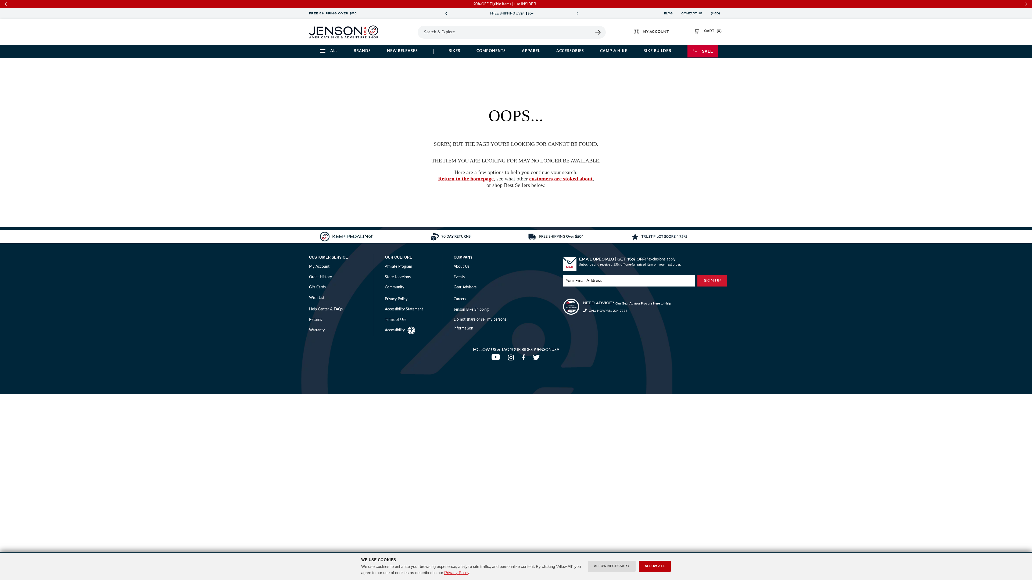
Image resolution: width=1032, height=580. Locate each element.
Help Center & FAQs (326, 309)
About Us (461, 267)
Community (394, 287)
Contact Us (691, 13)
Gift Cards (317, 287)
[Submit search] (598, 32)
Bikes (454, 51)
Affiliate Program (398, 267)
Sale (707, 51)
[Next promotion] (577, 14)
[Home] (343, 32)
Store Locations (398, 277)
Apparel (531, 51)
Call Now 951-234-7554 (607, 310)
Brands (362, 51)
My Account (319, 267)
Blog (668, 13)
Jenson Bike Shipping (471, 309)
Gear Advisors (465, 287)
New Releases (402, 51)
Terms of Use (395, 320)
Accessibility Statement (404, 309)
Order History (320, 277)
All (334, 51)
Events (459, 277)
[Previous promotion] (446, 14)
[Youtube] (497, 359)
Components (491, 51)
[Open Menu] (402, 32)
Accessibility (395, 330)
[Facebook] (525, 359)
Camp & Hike (613, 51)
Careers (460, 299)
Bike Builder (657, 51)
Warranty (317, 330)
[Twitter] (537, 359)
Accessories (570, 51)
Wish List (316, 298)
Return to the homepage (466, 179)
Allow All (655, 566)
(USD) (716, 13)
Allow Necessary (612, 566)
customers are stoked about (561, 179)
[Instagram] (512, 359)
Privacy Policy (456, 572)
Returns (315, 320)
